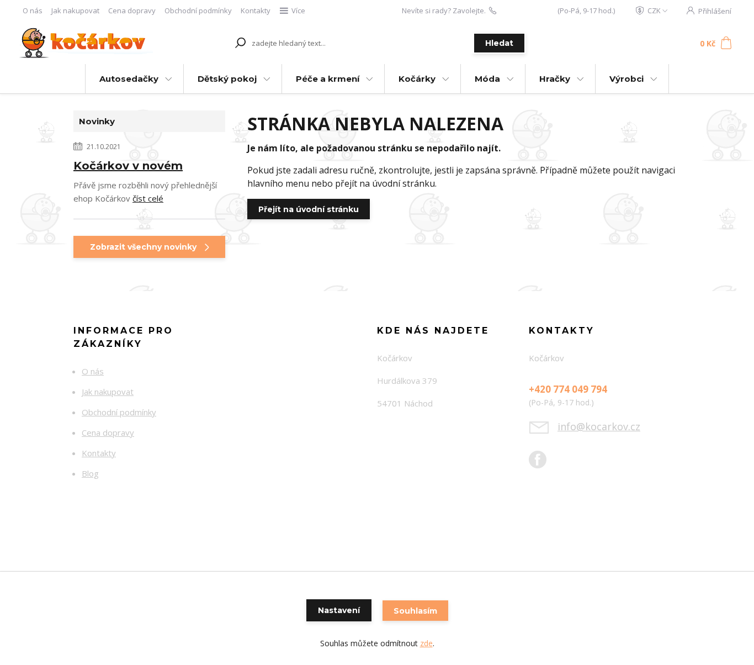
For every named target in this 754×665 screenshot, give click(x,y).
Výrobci (626, 78)
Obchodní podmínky (198, 10)
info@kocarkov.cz (598, 426)
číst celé (147, 198)
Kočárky (417, 78)
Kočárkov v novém (128, 165)
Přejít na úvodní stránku (308, 209)
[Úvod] (85, 43)
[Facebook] (543, 463)
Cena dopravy (132, 10)
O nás (33, 10)
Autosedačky (128, 78)
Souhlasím (415, 611)
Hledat (499, 43)
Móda (487, 78)
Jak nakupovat (75, 10)
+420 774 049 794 (527, 10)
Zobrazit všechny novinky (143, 247)
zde (426, 643)
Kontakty (255, 10)
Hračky (554, 78)
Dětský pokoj (227, 78)
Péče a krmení (327, 78)
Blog (90, 473)
